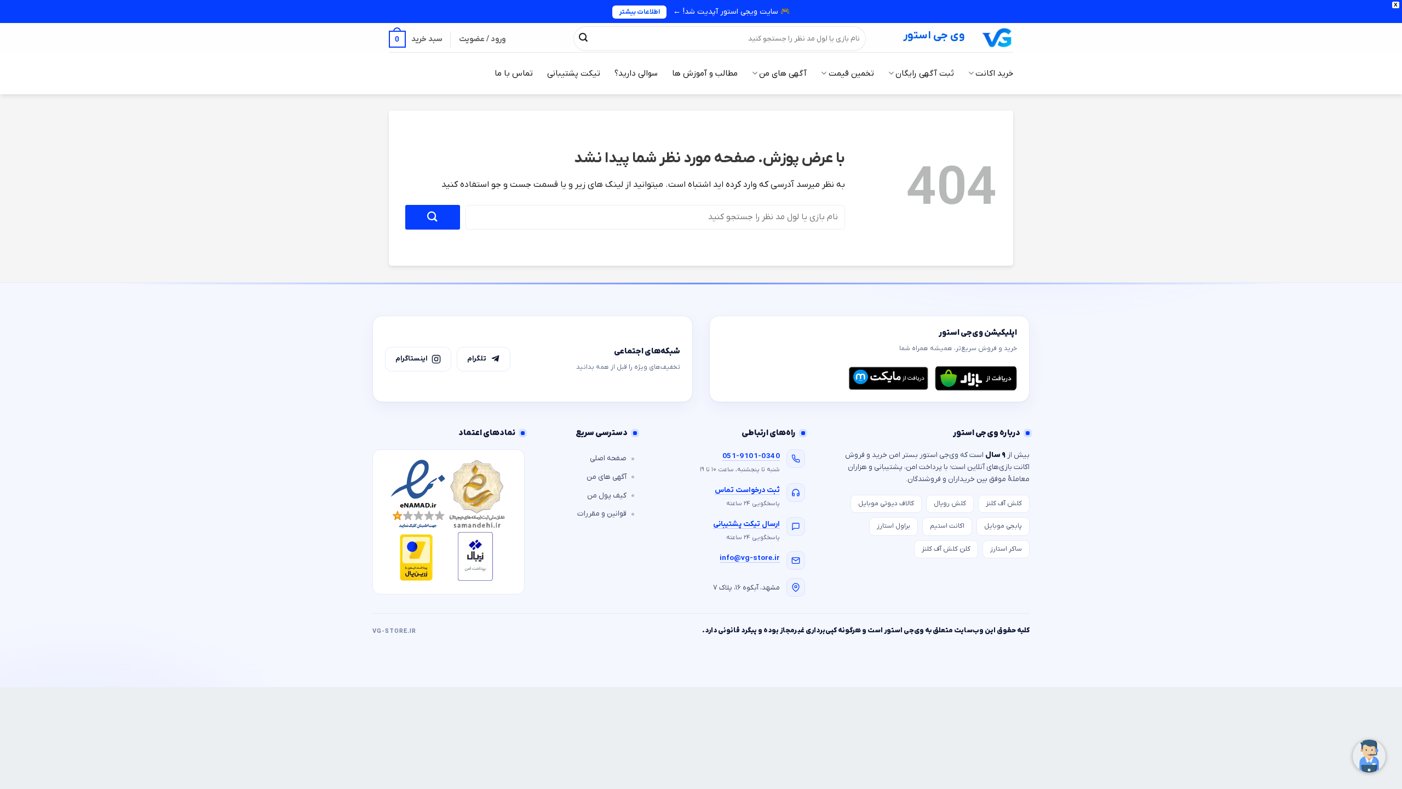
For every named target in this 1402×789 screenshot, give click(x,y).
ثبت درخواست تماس (747, 490)
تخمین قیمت (851, 73)
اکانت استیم (947, 526)
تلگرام (476, 358)
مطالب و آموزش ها (705, 73)
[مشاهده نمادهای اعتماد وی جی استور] (448, 521)
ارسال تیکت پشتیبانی (746, 524)
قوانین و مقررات (602, 513)
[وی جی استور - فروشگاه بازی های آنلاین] (997, 37)
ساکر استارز (1006, 549)
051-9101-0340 (751, 456)
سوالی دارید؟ (636, 73)
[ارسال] (583, 38)
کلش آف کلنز (1004, 503)
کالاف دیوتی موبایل (886, 503)
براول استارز (893, 526)
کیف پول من (607, 495)
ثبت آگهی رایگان (924, 73)
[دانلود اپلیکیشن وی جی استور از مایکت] (888, 378)
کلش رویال (950, 503)
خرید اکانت (994, 73)
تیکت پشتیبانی (573, 73)
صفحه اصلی (608, 458)
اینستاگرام (411, 358)
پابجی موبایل (1003, 526)
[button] (416, 39)
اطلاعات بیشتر (639, 12)
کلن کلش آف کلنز (946, 549)
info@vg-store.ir (750, 558)
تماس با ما (514, 73)
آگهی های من (783, 73)
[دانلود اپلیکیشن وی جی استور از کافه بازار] (976, 378)
